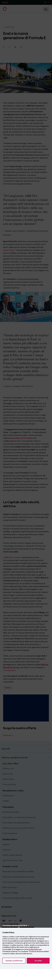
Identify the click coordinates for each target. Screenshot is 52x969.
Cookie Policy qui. (35, 949)
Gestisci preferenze (14, 960)
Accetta (38, 960)
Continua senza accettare (14, 925)
